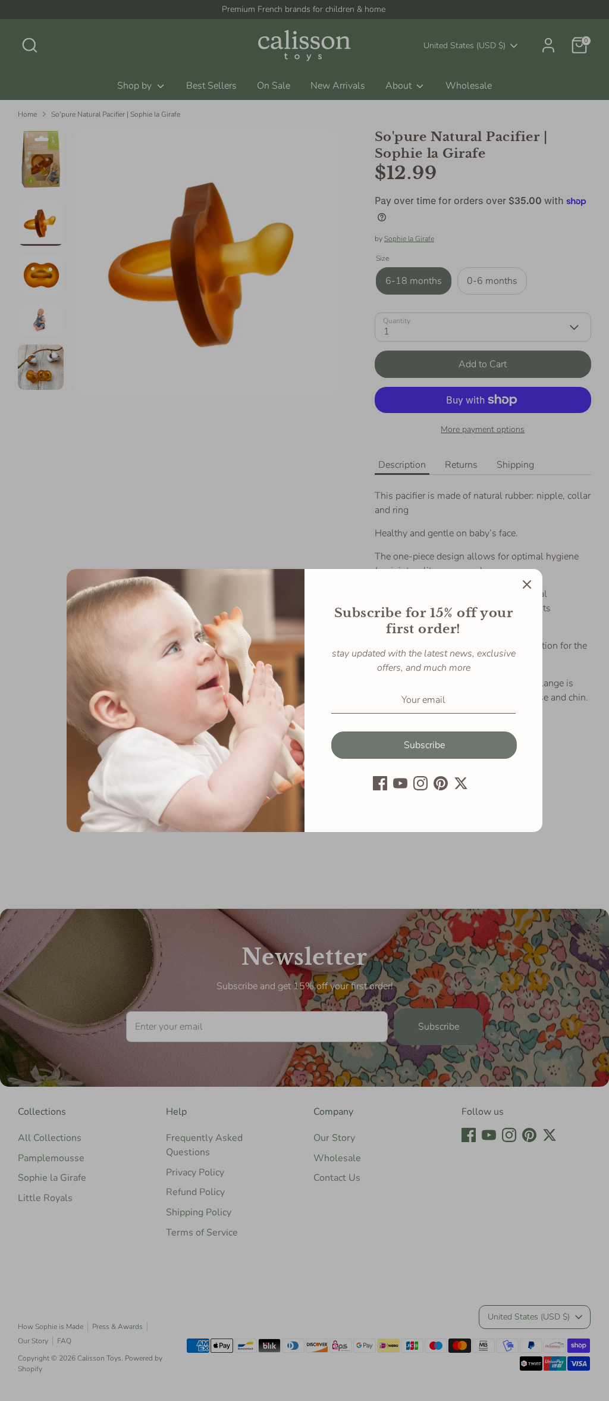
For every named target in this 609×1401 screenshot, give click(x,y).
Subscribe (424, 745)
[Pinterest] (441, 783)
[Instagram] (420, 783)
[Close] (527, 584)
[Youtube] (400, 783)
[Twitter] (461, 783)
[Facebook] (380, 783)
